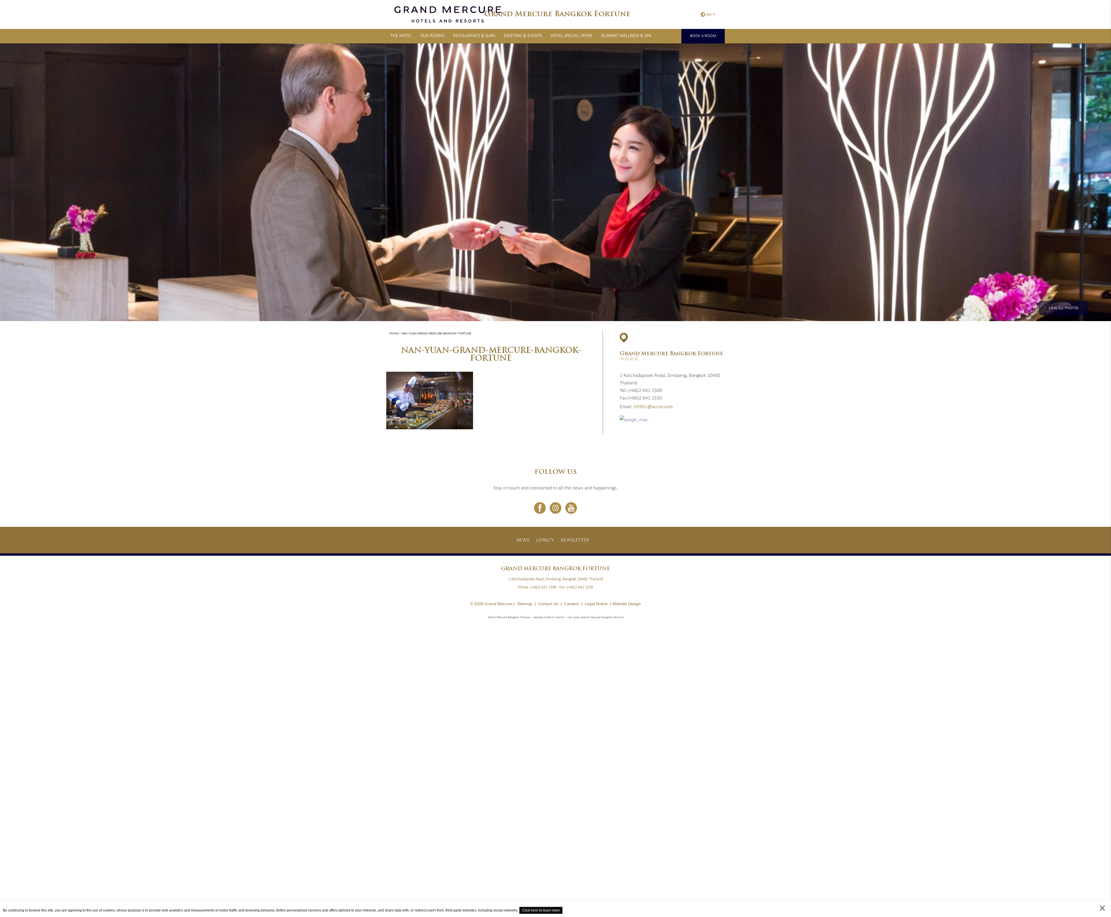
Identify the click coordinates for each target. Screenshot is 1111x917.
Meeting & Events (523, 36)
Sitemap (524, 603)
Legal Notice (596, 603)
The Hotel (401, 36)
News (522, 540)
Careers (571, 603)
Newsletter (575, 540)
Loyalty (545, 540)
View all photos (1063, 308)
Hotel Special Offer (571, 36)
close (1102, 913)
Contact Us (548, 603)
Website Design (626, 603)
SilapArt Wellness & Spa (626, 36)
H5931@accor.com (653, 407)
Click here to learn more (541, 910)
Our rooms (432, 36)
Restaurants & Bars (474, 36)
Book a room (703, 36)
